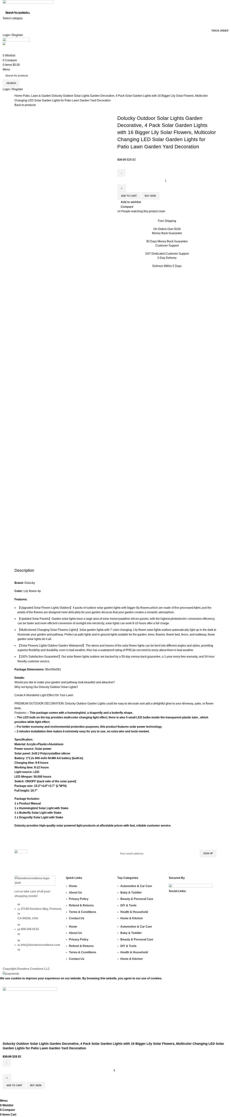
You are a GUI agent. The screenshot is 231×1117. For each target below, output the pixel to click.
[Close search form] (4, 4)
